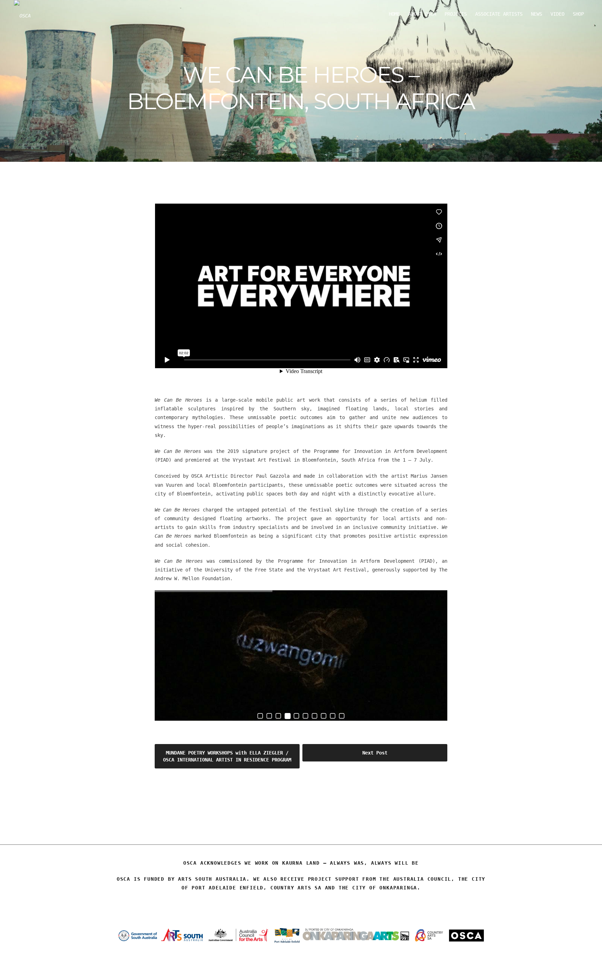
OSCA (301, 809)
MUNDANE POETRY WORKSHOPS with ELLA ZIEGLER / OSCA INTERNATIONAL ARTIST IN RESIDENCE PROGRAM (227, 756)
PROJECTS (456, 14)
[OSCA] (22, 15)
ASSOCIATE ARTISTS (499, 14)
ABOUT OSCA (422, 14)
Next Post (374, 753)
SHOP (578, 14)
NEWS (536, 14)
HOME (394, 14)
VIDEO (557, 14)
